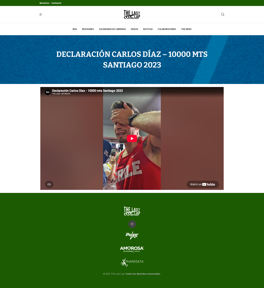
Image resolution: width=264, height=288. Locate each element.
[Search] (222, 14)
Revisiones (88, 29)
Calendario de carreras (112, 29)
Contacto (56, 3)
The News (186, 29)
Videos (134, 29)
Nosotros (44, 3)
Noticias (148, 29)
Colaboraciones (167, 29)
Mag (75, 29)
